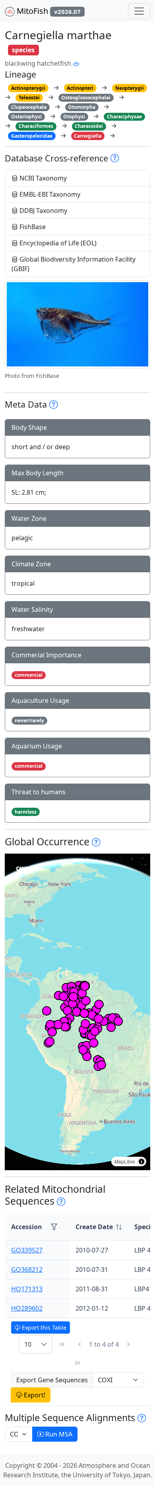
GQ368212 (27, 1269)
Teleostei (29, 97)
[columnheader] (98, 1227)
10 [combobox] (27, 1344)
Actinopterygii (28, 88)
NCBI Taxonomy (42, 178)
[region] (77, 1012)
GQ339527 (27, 1250)
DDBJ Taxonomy (42, 210)
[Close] (142, 14)
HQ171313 (27, 1289)
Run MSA (58, 1434)
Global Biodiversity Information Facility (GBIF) (74, 264)
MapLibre (124, 1161)
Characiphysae (124, 116)
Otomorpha (81, 107)
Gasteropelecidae (31, 136)
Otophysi (74, 116)
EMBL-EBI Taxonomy (49, 194)
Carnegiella (87, 136)
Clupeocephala (28, 107)
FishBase (32, 226)
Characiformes (36, 126)
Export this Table (43, 1327)
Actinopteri (80, 88)
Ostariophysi (26, 116)
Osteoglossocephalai (85, 97)
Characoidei (89, 126)
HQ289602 (27, 1308)
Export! (33, 1395)
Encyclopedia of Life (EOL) (57, 243)
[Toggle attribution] (141, 1161)
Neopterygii (129, 88)
